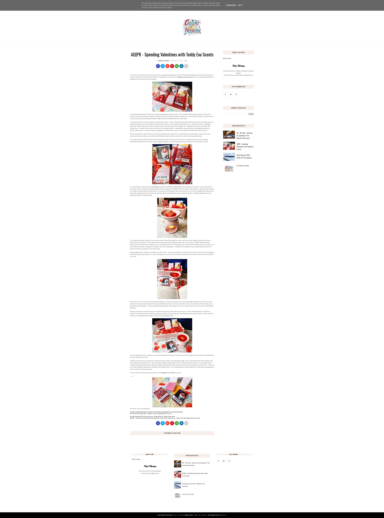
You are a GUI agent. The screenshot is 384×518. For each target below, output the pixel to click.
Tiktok (173, 373)
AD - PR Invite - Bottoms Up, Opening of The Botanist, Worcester (244, 135)
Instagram (164, 373)
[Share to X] (163, 66)
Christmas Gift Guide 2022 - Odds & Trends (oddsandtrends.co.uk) (150, 413)
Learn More (231, 5)
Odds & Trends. (178, 515)
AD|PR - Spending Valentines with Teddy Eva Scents (245, 146)
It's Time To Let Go (243, 165)
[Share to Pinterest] (186, 66)
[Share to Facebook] (158, 66)
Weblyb (223, 515)
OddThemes (202, 515)
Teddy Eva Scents (183, 77)
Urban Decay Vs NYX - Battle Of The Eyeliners (244, 156)
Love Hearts (155, 187)
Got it (240, 5)
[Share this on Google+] (167, 66)
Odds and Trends (163, 60)
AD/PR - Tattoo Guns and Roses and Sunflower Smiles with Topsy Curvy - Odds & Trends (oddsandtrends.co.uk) (165, 418)
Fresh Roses (177, 187)
